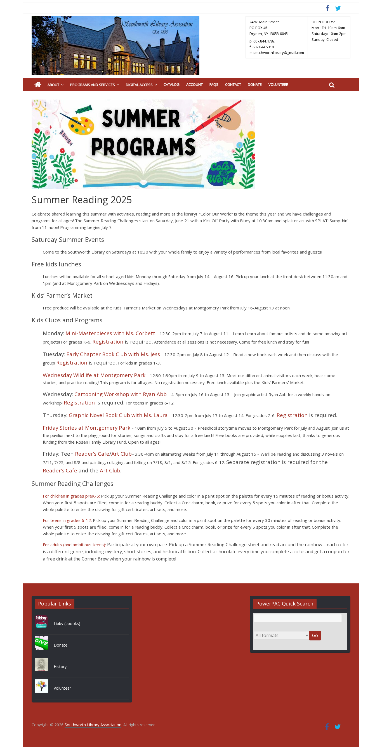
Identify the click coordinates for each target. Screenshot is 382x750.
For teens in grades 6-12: (67, 520)
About (53, 84)
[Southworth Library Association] (38, 85)
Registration (107, 341)
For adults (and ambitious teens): (74, 544)
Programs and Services (92, 84)
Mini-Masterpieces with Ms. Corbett (110, 333)
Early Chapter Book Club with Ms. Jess (113, 354)
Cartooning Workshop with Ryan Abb (120, 394)
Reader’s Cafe (92, 453)
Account (194, 84)
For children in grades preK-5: (71, 496)
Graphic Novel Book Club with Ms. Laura (118, 414)
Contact (233, 84)
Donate (255, 84)
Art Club (121, 453)
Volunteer (278, 84)
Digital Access (139, 84)
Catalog (172, 84)
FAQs (213, 84)
